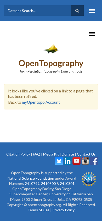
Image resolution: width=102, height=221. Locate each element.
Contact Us (86, 154)
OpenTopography (51, 63)
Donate (68, 154)
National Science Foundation (31, 178)
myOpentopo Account (41, 102)
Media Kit (51, 154)
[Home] (51, 49)
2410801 (67, 183)
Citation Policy (18, 154)
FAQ (36, 154)
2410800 (48, 183)
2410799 (32, 183)
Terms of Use (38, 210)
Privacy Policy (63, 210)
